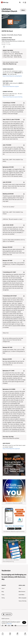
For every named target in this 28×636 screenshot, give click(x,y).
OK (24, 622)
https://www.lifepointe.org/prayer (11, 448)
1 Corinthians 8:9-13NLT (10, 296)
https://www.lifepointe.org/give (11, 86)
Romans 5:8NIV (7, 359)
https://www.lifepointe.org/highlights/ (12, 76)
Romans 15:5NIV (7, 247)
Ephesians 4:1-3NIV (8, 370)
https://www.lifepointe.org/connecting (12, 97)
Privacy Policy (9, 623)
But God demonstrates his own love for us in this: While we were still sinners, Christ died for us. (13, 363)
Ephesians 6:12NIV (8, 167)
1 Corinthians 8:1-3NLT (9, 272)
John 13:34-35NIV (8, 225)
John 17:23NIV (7, 145)
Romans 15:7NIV (7, 260)
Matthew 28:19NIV (8, 193)
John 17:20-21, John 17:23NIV (11, 119)
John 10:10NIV (7, 182)
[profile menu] (24, 2)
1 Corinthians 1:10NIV (9, 102)
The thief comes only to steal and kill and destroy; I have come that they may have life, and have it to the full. (14, 186)
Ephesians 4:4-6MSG (9, 389)
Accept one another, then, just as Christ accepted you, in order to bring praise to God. (14, 264)
